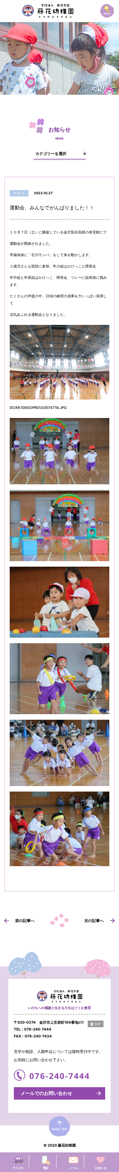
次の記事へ (94, 920)
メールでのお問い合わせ (46, 1093)
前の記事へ (25, 920)
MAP (98, 1024)
